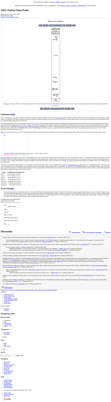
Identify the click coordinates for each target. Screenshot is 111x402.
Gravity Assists (35, 269)
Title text (6, 104)
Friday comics (7, 297)
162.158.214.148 (49, 237)
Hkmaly (61, 248)
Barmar (51, 255)
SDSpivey (59, 250)
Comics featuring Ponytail (10, 298)
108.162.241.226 (87, 275)
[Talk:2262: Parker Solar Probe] (70, 232)
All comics (6, 308)
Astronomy (7, 301)
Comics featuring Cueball (10, 300)
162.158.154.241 (34, 262)
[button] (1, 336)
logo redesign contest (58, 2)
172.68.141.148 (99, 269)
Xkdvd (20, 284)
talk (49, 241)
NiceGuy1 (45, 241)
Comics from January (9, 296)
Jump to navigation (5, 17)
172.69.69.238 (83, 244)
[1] (84, 126)
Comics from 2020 (8, 294)
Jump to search (14, 17)
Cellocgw (48, 253)
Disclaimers (7, 395)
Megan (9, 157)
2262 (11, 15)
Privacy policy (7, 393)
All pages (6, 310)
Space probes (7, 303)
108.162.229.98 (13, 281)
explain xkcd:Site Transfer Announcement (72, 5)
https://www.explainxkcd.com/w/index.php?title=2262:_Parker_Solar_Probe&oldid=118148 (33, 290)
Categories (3, 291)
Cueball (3, 157)
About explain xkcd (9, 394)
